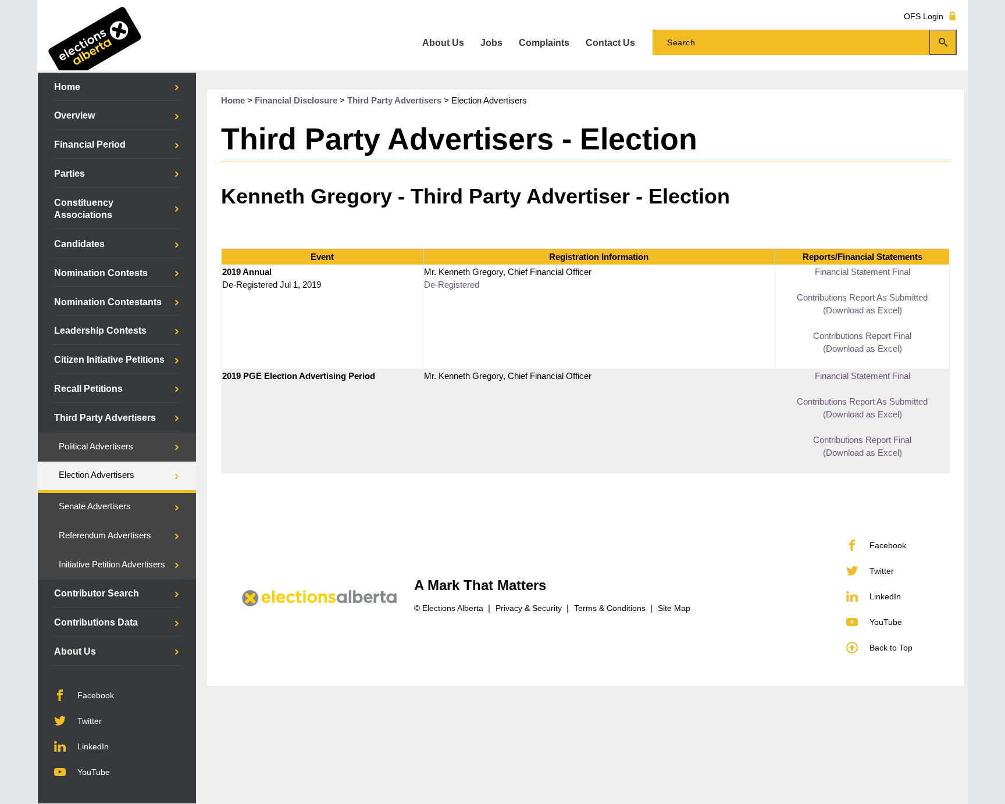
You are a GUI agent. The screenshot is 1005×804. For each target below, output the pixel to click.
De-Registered (451, 285)
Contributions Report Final (862, 336)
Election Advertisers (96, 475)
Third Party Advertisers (105, 418)
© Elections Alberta (448, 608)
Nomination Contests (101, 273)
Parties (69, 173)
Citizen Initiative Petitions (109, 360)
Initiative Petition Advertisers (112, 564)
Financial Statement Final (862, 272)
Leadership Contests (100, 330)
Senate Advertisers (95, 506)
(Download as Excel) (862, 310)
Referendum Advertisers (105, 535)
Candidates (79, 244)
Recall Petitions (88, 389)
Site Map (674, 608)
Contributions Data (96, 622)
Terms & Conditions (610, 608)
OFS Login (923, 16)
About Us (75, 651)
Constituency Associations (83, 209)
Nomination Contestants (108, 302)
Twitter (89, 721)
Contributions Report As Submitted (862, 297)
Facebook (95, 695)
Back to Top (891, 647)
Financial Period (90, 144)
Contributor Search (96, 593)
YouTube (93, 772)
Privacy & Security (529, 608)
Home (67, 87)
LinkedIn (93, 746)
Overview (74, 115)
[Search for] (805, 42)
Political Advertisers (96, 446)
